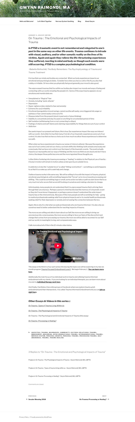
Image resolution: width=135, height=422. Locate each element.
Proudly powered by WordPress (41, 417)
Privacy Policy (24, 417)
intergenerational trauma (91, 334)
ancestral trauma (39, 332)
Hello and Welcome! (26, 21)
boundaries (54, 332)
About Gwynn (89, 21)
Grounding (47, 334)
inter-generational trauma (65, 334)
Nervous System (38, 336)
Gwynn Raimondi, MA (45, 7)
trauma (45, 337)
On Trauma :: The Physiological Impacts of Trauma (47, 311)
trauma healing (57, 337)
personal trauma (71, 336)
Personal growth (54, 336)
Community (65, 332)
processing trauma (88, 336)
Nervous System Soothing (65, 21)
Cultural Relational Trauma (84, 332)
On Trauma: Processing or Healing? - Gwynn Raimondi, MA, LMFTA (58, 376)
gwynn (48, 35)
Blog (79, 21)
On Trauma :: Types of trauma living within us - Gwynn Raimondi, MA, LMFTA (61, 368)
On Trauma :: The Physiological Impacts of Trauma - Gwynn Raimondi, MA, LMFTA (63, 360)
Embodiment (36, 334)
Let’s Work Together (44, 21)
